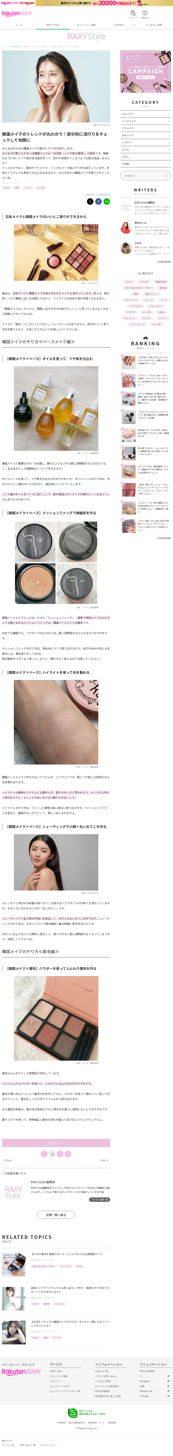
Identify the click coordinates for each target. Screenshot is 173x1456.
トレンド (27, 187)
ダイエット (130, 318)
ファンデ (162, 318)
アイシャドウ (66, 1266)
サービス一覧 (8, 1445)
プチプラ (131, 312)
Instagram (145, 1381)
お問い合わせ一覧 (27, 1445)
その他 (125, 163)
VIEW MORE (163, 261)
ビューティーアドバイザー (63, 1391)
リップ (163, 299)
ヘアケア (126, 142)
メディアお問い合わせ (106, 1376)
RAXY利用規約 (102, 1391)
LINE (142, 1386)
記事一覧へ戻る (56, 1215)
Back (8, 1160)
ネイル (125, 149)
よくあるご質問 (154, 25)
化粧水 (161, 312)
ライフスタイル (138, 324)
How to (6, 187)
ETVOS (79, 1266)
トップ (18, 25)
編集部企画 (161, 281)
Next (104, 1160)
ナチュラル (59, 1303)
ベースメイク (129, 121)
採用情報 (112, 1423)
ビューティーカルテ (60, 1386)
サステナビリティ (49, 1445)
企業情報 (61, 1423)
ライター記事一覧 (100, 1199)
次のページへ (56, 1143)
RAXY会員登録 (147, 1371)
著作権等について (96, 1423)
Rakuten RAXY (17, 14)
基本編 (46, 1303)
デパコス (147, 318)
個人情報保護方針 (77, 1423)
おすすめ (144, 281)
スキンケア (128, 114)
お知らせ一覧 (101, 1371)
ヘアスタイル (136, 306)
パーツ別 (40, 187)
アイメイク (15, 183)
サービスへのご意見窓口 (107, 1386)
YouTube (144, 1396)
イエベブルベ (156, 306)
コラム (125, 156)
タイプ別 (157, 324)
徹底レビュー (151, 293)
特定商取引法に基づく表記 (108, 1396)
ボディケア (128, 135)
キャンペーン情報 (86, 25)
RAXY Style (52, 25)
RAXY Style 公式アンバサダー (44, 1266)
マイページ (55, 1381)
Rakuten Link (146, 1391)
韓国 (17, 187)
